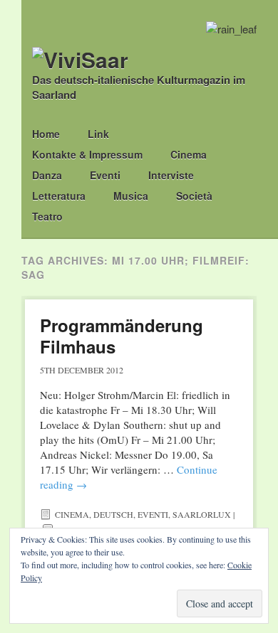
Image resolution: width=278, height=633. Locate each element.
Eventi (105, 175)
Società (194, 195)
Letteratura (59, 195)
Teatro (47, 216)
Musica (130, 195)
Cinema (188, 154)
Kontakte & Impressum (87, 154)
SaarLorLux (202, 514)
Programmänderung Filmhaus (121, 335)
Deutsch (113, 514)
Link (98, 134)
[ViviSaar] (80, 59)
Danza (47, 175)
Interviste (171, 175)
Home (46, 134)
